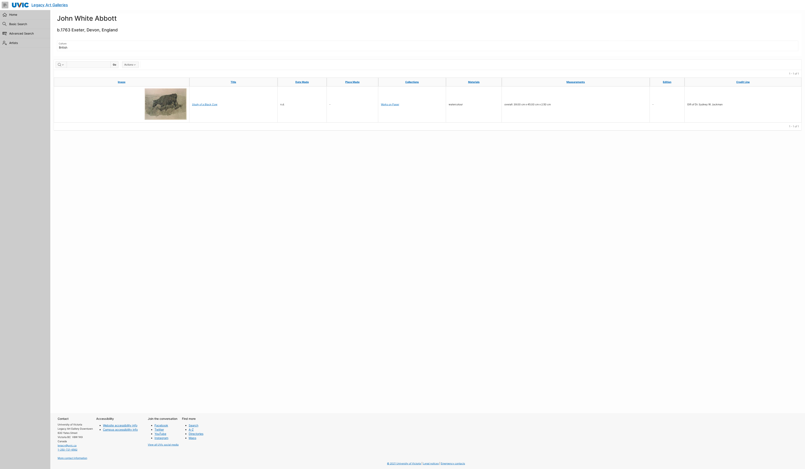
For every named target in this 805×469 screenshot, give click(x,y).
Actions (128, 64)
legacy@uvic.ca (67, 445)
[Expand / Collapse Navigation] (5, 5)
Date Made (302, 82)
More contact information (72, 458)
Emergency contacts (453, 463)
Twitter (159, 429)
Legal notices (431, 463)
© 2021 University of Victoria (404, 463)
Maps (192, 438)
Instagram (161, 438)
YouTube (160, 434)
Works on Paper (390, 104)
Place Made (352, 82)
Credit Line (743, 82)
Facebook (161, 425)
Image (121, 82)
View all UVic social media (163, 444)
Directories (196, 434)
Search (193, 425)
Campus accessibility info (120, 429)
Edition (667, 82)
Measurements (575, 82)
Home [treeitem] (13, 14)
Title (233, 82)
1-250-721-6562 (67, 449)
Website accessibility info (120, 425)
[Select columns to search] (61, 64)
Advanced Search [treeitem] (21, 33)
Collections (412, 82)
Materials (474, 82)
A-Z (191, 429)
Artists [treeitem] (13, 43)
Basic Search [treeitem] (18, 24)
